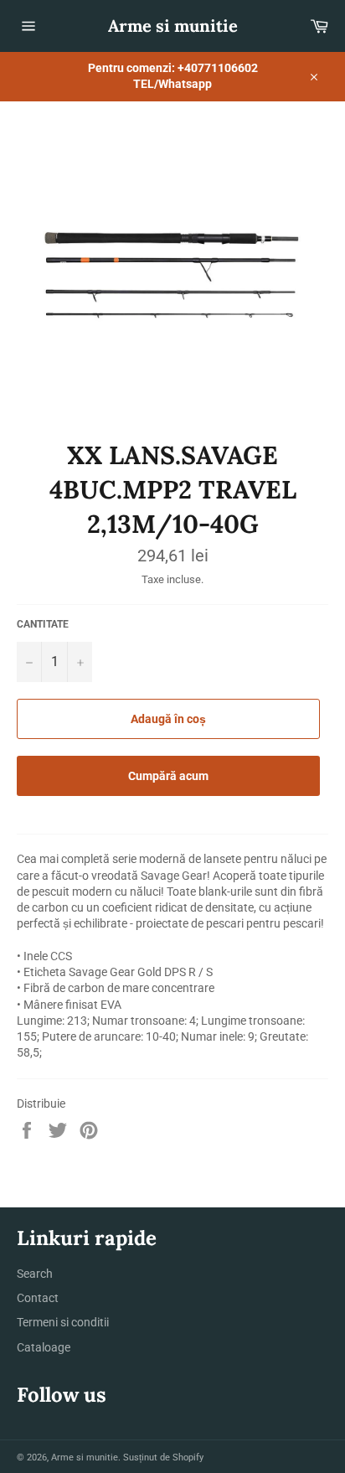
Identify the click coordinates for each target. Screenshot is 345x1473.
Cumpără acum (168, 776)
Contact (38, 1298)
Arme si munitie (173, 25)
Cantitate (43, 624)
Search (35, 1273)
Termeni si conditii (63, 1322)
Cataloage (43, 1347)
